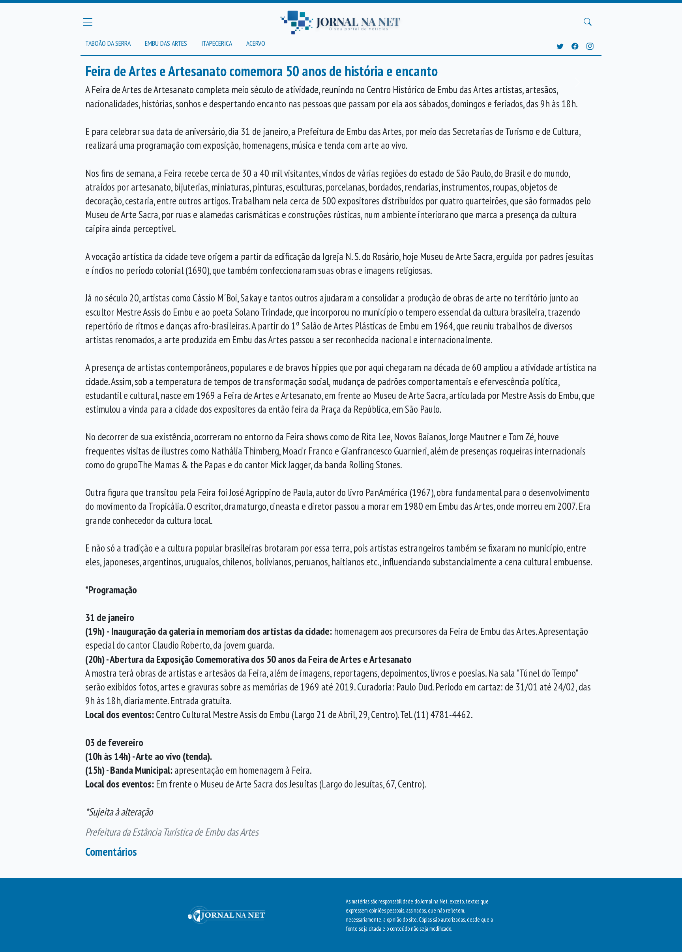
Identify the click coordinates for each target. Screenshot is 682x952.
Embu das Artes (166, 43)
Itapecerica (216, 43)
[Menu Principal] (88, 22)
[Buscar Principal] (588, 22)
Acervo (255, 43)
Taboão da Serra (108, 43)
